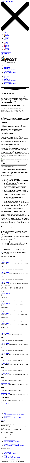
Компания (6, 65)
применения (7, 68)
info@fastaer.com (19, 434)
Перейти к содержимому (7, 1)
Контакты (6, 74)
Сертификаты (7, 71)
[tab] (9, 165)
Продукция (7, 67)
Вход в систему (5, 53)
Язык (2, 54)
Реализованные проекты (10, 72)
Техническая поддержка (10, 69)
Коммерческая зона (6, 52)
